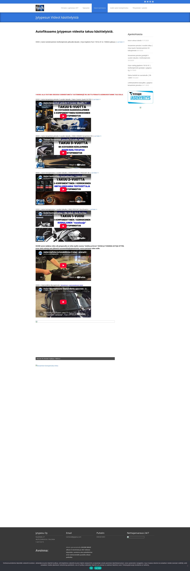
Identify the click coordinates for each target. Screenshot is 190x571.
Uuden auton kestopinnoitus (119, 8)
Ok (91, 568)
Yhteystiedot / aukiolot (140, 8)
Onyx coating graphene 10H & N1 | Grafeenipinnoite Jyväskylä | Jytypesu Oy (140, 67)
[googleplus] (153, 2)
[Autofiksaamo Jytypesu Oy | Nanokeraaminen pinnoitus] (38, 7)
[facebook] (145, 2)
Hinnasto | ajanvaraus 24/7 (69, 8)
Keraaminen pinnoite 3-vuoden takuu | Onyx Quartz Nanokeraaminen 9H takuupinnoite (140, 48)
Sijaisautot (86, 8)
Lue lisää (98, 568)
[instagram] (150, 2)
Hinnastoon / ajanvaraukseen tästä (71, 285)
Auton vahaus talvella (135, 40)
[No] (188, 566)
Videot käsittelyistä (100, 8)
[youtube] (148, 2)
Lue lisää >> (120, 42)
